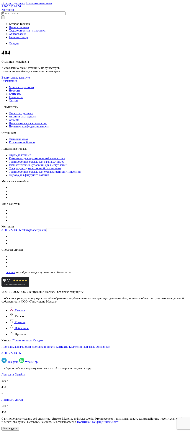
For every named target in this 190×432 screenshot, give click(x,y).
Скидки (14, 43)
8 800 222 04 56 (11, 6)
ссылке (10, 272)
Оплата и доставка (13, 3)
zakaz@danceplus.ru (34, 230)
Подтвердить (10, 428)
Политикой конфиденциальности (98, 421)
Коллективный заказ (39, 3)
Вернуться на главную (15, 77)
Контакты (7, 9)
